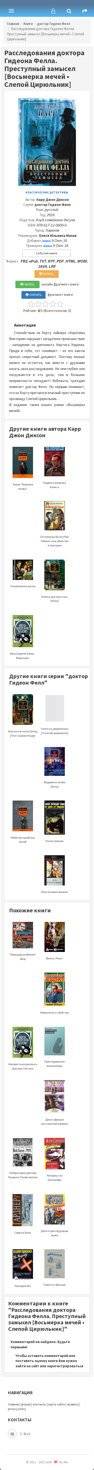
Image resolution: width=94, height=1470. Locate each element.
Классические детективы (47, 192)
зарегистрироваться (65, 1366)
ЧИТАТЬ (28, 284)
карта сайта (56, 1404)
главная (13, 1404)
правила (73, 1404)
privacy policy (17, 1409)
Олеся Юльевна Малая (57, 235)
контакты (39, 1404)
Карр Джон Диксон (52, 199)
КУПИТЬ (48, 274)
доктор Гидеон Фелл (53, 23)
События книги (46, 253)
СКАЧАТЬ (35, 295)
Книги (28, 23)
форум (26, 1404)
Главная (13, 23)
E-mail (25, 1433)
